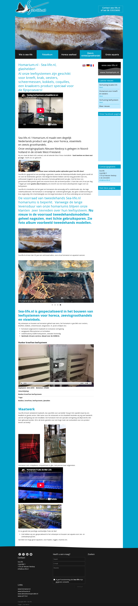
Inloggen (20, 604)
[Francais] (92, 66)
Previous (21, 281)
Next (91, 281)
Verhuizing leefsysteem (108, 100)
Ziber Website (26, 604)
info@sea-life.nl (104, 180)
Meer (101, 87)
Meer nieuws (104, 106)
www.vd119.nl (22, 596)
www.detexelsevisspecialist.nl (28, 594)
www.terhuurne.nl (24, 591)
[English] (84, 66)
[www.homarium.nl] (109, 69)
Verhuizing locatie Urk (108, 85)
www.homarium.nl (24, 589)
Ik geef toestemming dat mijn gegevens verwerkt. (69, 581)
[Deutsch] (88, 66)
